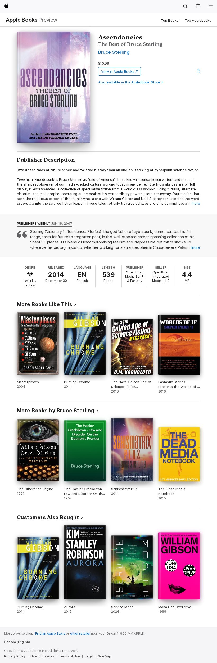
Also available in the (129, 82)
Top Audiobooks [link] (198, 20)
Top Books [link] (169, 20)
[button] (185, 6)
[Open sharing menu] (198, 71)
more (196, 203)
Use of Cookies (42, 656)
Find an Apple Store (50, 633)
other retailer (80, 633)
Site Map (104, 656)
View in (117, 72)
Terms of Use (69, 656)
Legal (89, 656)
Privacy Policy (15, 656)
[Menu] (210, 6)
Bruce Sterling (114, 52)
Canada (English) (17, 642)
